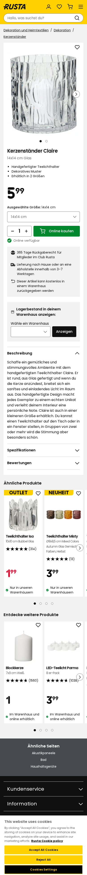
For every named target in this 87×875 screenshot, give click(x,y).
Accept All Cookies (43, 850)
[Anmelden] (48, 6)
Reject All (43, 860)
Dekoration (62, 30)
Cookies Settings (43, 869)
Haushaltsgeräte (43, 766)
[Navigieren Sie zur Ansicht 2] (46, 141)
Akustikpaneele (43, 753)
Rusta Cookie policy (47, 841)
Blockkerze (15, 670)
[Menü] (80, 6)
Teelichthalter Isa (20, 539)
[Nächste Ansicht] (76, 94)
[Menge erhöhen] (26, 231)
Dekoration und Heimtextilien (26, 30)
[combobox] (39, 17)
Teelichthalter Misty (63, 544)
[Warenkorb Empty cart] (70, 6)
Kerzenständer (15, 36)
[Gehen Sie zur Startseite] (15, 6)
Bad (43, 760)
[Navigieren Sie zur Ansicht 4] (52, 603)
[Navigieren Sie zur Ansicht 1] (40, 141)
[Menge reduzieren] (12, 231)
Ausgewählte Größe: (31, 207)
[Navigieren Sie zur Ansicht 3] (46, 603)
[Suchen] (77, 17)
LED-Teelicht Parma (62, 670)
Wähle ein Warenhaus (30, 323)
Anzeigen (64, 331)
